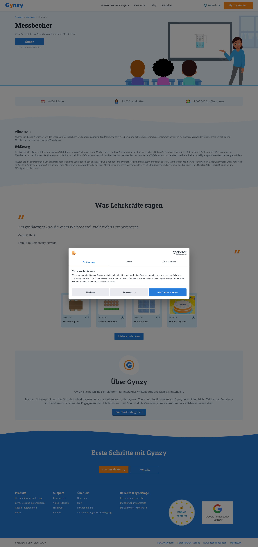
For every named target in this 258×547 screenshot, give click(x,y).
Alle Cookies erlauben (167, 292)
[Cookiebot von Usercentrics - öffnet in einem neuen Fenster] (175, 253)
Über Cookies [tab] (169, 262)
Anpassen (127, 292)
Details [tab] (129, 262)
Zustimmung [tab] (89, 262)
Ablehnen (90, 292)
